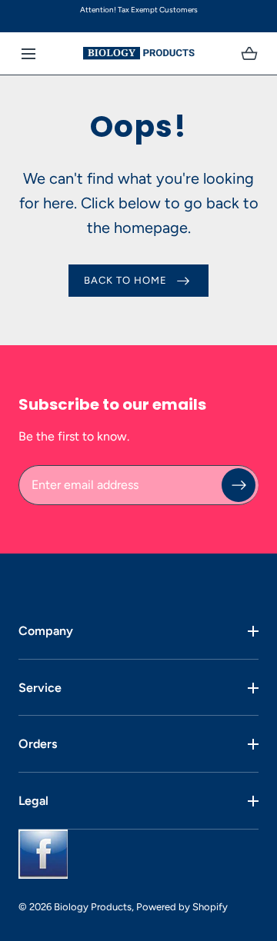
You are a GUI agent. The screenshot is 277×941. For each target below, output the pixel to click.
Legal (33, 800)
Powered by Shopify (182, 907)
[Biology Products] (139, 53)
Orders (37, 744)
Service (40, 687)
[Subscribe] (238, 484)
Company (45, 630)
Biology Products (93, 907)
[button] (28, 53)
